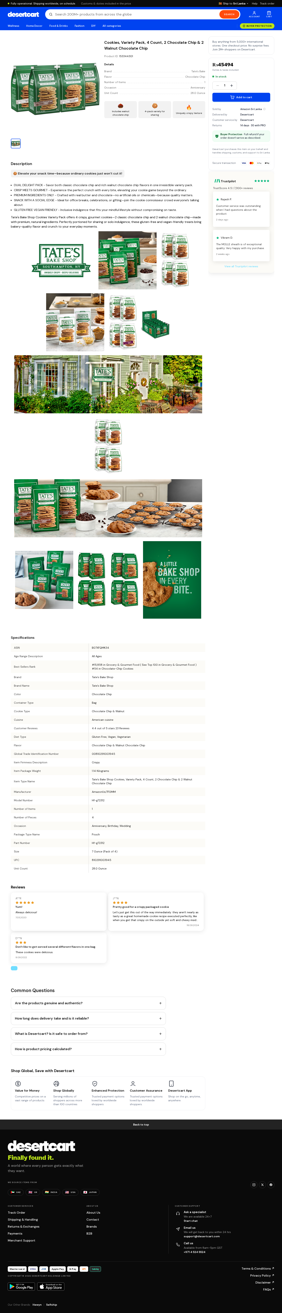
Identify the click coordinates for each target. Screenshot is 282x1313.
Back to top (141, 1124)
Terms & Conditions (257, 1269)
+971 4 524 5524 (194, 1252)
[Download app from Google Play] (21, 1286)
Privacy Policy (262, 1275)
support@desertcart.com (202, 1236)
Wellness (13, 26)
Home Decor (34, 26)
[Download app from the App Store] (50, 1286)
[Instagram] (253, 1184)
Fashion (79, 26)
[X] (262, 1184)
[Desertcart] (23, 14)
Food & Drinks (58, 26)
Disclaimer (264, 1282)
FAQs (268, 1289)
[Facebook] (270, 1184)
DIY (93, 26)
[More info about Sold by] (264, 109)
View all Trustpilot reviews (241, 266)
